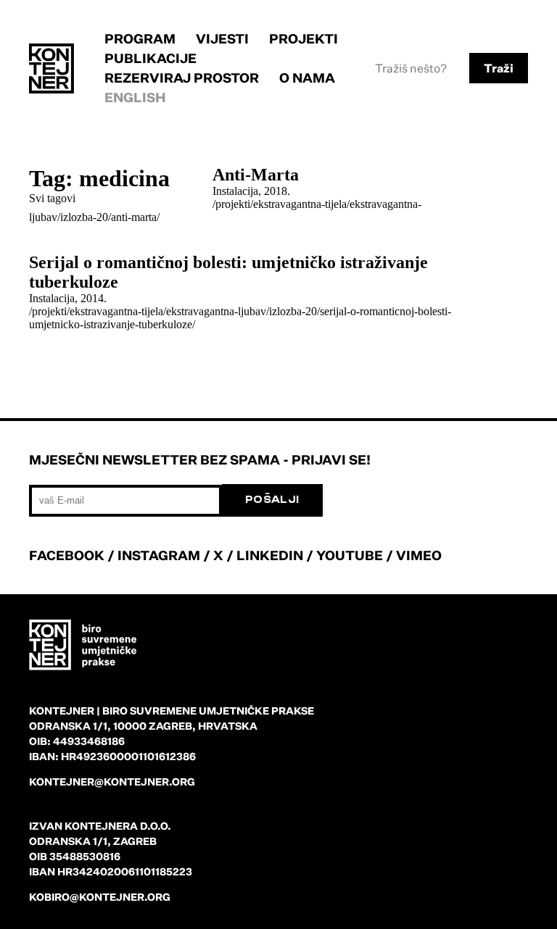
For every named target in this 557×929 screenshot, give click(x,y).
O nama (307, 78)
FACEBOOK (66, 555)
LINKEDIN (269, 555)
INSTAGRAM (158, 555)
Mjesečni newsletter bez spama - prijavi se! (200, 459)
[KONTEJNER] (51, 68)
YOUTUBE (349, 555)
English (135, 97)
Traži (498, 68)
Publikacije (150, 58)
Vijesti (222, 38)
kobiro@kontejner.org (99, 897)
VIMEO (419, 555)
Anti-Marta (256, 174)
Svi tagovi (52, 198)
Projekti (303, 38)
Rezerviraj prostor (181, 78)
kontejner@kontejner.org (112, 781)
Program (140, 38)
